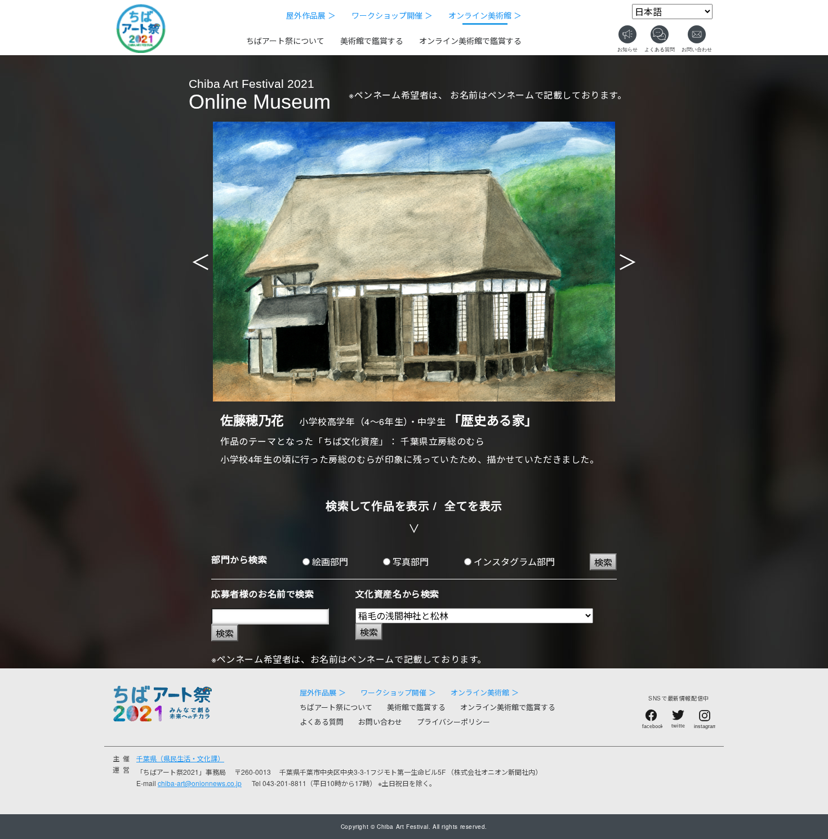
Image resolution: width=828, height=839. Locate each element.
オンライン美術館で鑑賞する (470, 40)
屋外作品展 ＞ (311, 15)
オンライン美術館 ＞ (485, 15)
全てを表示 (473, 505)
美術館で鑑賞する (371, 40)
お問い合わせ (380, 721)
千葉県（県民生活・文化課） (180, 758)
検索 (603, 562)
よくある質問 (322, 721)
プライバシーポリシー (453, 721)
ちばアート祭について (285, 40)
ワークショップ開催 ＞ (392, 15)
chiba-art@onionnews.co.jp (200, 783)
